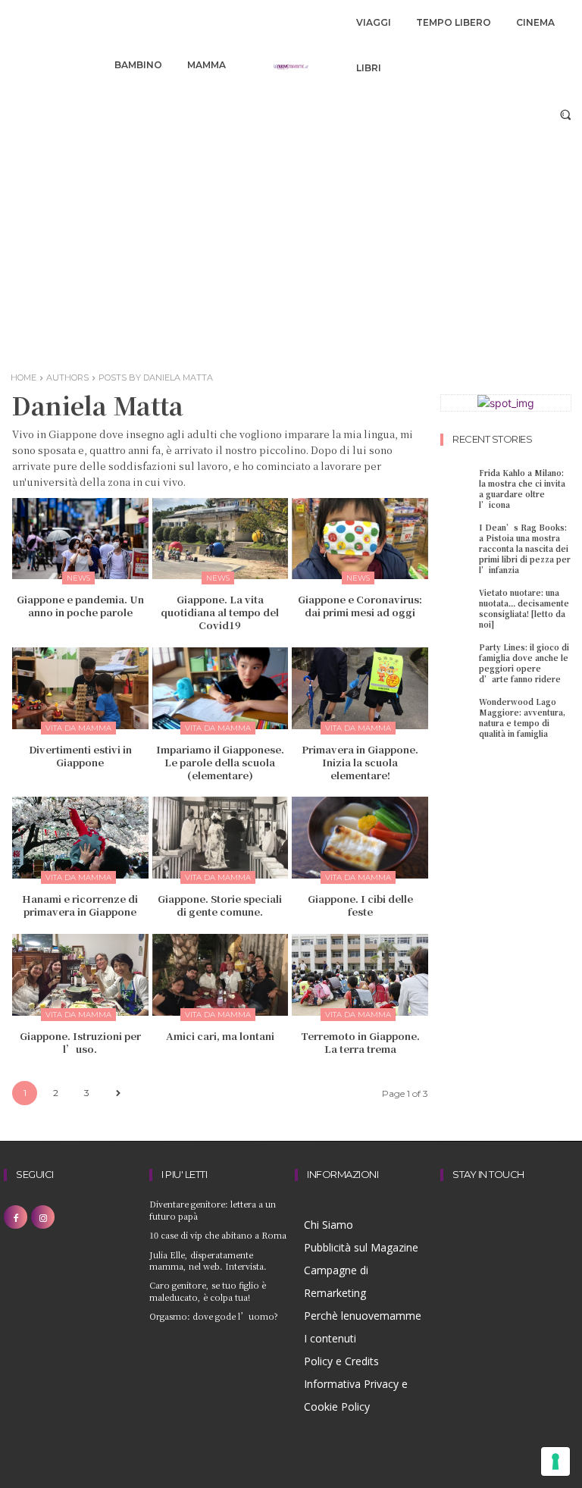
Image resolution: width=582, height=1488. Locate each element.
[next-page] (117, 1093)
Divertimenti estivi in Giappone (80, 755)
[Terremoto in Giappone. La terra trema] (360, 975)
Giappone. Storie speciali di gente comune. (220, 905)
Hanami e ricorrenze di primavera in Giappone (80, 905)
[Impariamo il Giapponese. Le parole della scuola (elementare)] (220, 688)
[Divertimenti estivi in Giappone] (80, 688)
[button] (565, 114)
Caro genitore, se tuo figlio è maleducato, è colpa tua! (207, 1290)
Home (23, 377)
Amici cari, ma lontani (220, 1036)
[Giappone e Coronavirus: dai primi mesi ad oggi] (360, 539)
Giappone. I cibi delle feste (360, 905)
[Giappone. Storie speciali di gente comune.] (220, 838)
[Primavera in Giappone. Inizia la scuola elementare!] (360, 688)
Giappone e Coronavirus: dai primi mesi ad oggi (360, 605)
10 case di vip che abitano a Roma (217, 1235)
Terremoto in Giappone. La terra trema (360, 1042)
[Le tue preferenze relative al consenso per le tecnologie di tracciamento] (555, 1461)
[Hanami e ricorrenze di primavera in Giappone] (80, 838)
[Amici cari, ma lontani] (220, 975)
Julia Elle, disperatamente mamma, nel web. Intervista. (208, 1260)
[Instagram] (43, 1217)
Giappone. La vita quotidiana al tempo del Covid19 (220, 612)
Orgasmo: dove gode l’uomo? (213, 1316)
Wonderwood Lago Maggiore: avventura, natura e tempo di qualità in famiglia (522, 717)
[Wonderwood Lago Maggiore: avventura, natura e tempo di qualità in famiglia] (457, 710)
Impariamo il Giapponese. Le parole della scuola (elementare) (220, 762)
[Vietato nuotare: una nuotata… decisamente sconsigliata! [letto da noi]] (457, 601)
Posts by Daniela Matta (156, 377)
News (78, 578)
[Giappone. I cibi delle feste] (360, 838)
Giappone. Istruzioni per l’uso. (80, 1042)
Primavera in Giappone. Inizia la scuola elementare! (360, 762)
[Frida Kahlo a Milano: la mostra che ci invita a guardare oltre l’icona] (457, 481)
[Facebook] (15, 1217)
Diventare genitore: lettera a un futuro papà (212, 1209)
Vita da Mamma (78, 728)
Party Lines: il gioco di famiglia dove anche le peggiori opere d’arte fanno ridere (524, 662)
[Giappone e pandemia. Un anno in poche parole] (80, 539)
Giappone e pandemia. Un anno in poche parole (80, 605)
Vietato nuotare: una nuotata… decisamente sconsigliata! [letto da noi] (524, 608)
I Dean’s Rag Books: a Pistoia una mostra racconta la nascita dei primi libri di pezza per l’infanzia (525, 548)
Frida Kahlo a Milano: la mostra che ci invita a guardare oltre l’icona (522, 488)
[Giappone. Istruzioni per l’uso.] (80, 975)
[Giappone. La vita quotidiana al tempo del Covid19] (220, 539)
